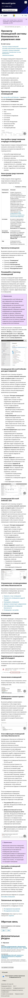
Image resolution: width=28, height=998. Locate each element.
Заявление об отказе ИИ (7, 984)
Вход (26, 15)
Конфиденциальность (18, 988)
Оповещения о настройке (11, 610)
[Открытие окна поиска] (22, 15)
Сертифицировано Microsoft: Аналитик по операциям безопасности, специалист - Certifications (12, 956)
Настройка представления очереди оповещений (14, 48)
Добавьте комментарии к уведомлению (15, 604)
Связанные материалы (8, 55)
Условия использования (7, 994)
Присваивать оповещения (11, 602)
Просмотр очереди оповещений (10, 46)
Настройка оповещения (8, 896)
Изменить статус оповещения (12, 596)
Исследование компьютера (11, 911)
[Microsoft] (14, 15)
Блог (14, 986)
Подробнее (11, 915)
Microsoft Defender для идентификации (13, 26)
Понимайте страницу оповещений (11, 50)
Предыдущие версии (6, 986)
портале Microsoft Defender (11, 97)
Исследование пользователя (12, 909)
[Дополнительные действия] (25, 27)
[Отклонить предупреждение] (26, 2)
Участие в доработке (6, 988)
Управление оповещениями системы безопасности (11, 52)
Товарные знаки (19, 994)
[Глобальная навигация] (1, 15)
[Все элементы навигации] (2, 27)
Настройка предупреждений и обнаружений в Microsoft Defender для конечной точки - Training (14, 947)
